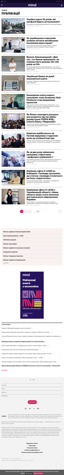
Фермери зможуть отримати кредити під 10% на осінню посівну (23, 341)
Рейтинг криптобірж (10, 244)
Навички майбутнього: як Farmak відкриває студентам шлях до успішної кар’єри (42, 135)
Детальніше (29, 473)
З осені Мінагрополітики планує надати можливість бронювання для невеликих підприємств (31, 336)
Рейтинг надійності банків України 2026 (16, 231)
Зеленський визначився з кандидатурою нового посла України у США (24, 345)
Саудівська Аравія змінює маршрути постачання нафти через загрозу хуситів (26, 353)
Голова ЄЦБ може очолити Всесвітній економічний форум (20, 349)
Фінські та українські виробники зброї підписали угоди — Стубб (22, 357)
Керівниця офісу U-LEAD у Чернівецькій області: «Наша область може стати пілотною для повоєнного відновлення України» (43, 195)
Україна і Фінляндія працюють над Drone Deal (16, 328)
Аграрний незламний (10, 252)
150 (38, 211)
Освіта (4, 10)
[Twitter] (30, 409)
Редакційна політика (32, 443)
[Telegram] (34, 409)
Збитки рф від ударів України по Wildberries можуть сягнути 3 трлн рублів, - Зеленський (31, 365)
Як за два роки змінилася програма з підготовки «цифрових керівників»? (40, 154)
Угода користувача (32, 447)
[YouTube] (38, 409)
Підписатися (59, 1)
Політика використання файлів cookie (32, 452)
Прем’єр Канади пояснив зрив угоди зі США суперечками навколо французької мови (29, 361)
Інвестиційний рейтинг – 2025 (13, 236)
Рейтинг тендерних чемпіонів (13, 256)
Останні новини (6, 324)
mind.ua (57, 421)
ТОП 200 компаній (9, 240)
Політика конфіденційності (32, 450)
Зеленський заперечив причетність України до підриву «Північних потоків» (26, 332)
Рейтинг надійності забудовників (14, 260)
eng (5, 1)
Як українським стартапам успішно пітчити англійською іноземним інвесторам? (42, 40)
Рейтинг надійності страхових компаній (16, 248)
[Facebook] (25, 409)
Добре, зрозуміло (38, 473)
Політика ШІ (32, 445)
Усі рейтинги (6, 263)
